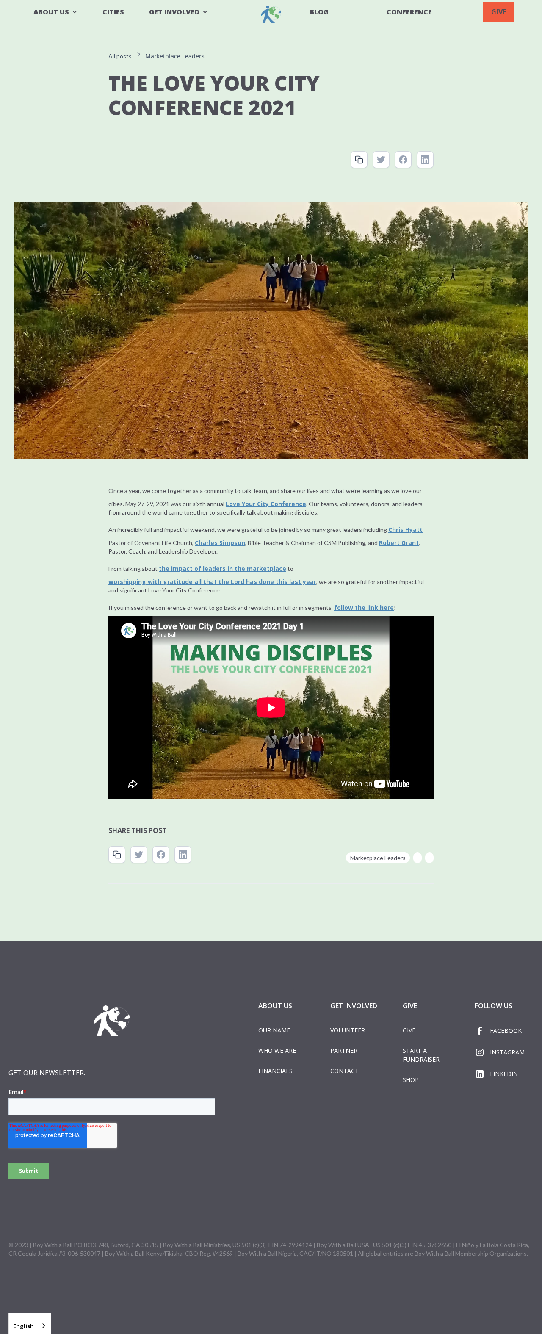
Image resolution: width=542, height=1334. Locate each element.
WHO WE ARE (277, 1050)
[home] (271, 14)
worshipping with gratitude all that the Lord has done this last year (212, 582)
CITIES (113, 12)
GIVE (498, 12)
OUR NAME (274, 1030)
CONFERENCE (409, 12)
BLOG (319, 12)
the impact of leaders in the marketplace (222, 569)
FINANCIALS (275, 1071)
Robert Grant (399, 543)
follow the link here (364, 607)
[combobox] (29, 1323)
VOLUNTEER (347, 1030)
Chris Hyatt (405, 530)
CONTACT (344, 1071)
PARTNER (343, 1050)
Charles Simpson (220, 543)
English (23, 1326)
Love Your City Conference (266, 504)
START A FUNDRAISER (421, 1054)
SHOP (411, 1080)
